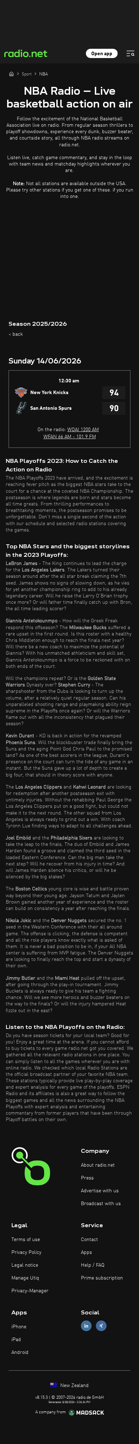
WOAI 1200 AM (83, 429)
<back (16, 334)
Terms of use (25, 1239)
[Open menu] (130, 53)
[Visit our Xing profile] (101, 1325)
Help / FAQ (92, 1265)
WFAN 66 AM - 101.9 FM (69, 436)
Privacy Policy (26, 1252)
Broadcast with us (101, 1203)
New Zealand (74, 1385)
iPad (16, 1339)
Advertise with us (100, 1190)
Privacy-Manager (29, 1290)
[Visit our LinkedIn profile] (86, 1325)
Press (87, 1178)
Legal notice (24, 1265)
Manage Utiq (25, 1278)
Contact (89, 1239)
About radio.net (98, 1165)
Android (20, 1352)
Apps (86, 1252)
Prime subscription (102, 1278)
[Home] (11, 74)
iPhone (18, 1326)
